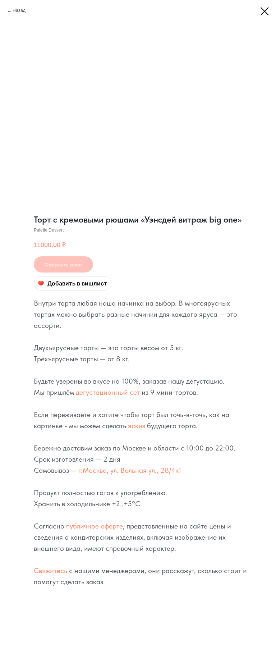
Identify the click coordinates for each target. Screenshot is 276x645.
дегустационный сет (108, 392)
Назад (19, 10)
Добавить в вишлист (77, 283)
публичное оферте (94, 526)
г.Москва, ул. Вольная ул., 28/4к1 (129, 470)
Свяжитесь (50, 570)
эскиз (136, 425)
